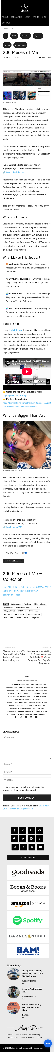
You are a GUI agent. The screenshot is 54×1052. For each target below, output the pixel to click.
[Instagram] (22, 717)
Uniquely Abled (20, 45)
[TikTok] (39, 838)
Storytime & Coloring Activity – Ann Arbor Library (31, 1007)
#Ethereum (38, 607)
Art (12, 28)
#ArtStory (27, 604)
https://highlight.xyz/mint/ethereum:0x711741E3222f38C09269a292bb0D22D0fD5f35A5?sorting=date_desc (27, 591)
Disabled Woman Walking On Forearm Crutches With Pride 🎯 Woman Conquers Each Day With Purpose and (39, 657)
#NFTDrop (8, 614)
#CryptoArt (8, 607)
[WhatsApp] (26, 64)
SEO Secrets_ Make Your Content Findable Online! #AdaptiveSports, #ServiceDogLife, (15, 656)
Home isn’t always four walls (32, 990)
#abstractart (15, 604)
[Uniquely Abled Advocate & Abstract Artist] (25, 1028)
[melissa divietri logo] (25, 7)
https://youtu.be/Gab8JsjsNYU (17, 395)
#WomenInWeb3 (23, 618)
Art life (14, 36)
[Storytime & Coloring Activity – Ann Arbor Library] (13, 1008)
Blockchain (25, 36)
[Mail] (27, 717)
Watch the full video (15, 172)
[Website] (32, 847)
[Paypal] (14, 838)
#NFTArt (21, 611)
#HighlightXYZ (9, 611)
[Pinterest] (19, 64)
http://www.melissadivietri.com (27, 681)
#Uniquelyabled (34, 614)
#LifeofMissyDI (29, 981)
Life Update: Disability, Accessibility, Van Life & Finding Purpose (32, 973)
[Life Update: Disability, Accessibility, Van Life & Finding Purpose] (13, 974)
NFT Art (7, 45)
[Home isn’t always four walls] (13, 992)
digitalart (35, 618)
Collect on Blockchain (13, 561)
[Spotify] (31, 838)
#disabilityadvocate (23, 607)
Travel (25, 1015)
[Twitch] (15, 847)
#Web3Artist (8, 618)
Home (5, 28)
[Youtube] (37, 717)
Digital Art (38, 36)
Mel (6, 57)
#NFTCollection (33, 611)
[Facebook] (6, 64)
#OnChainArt (20, 614)
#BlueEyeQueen (40, 604)
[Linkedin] (31, 830)
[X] (12, 64)
